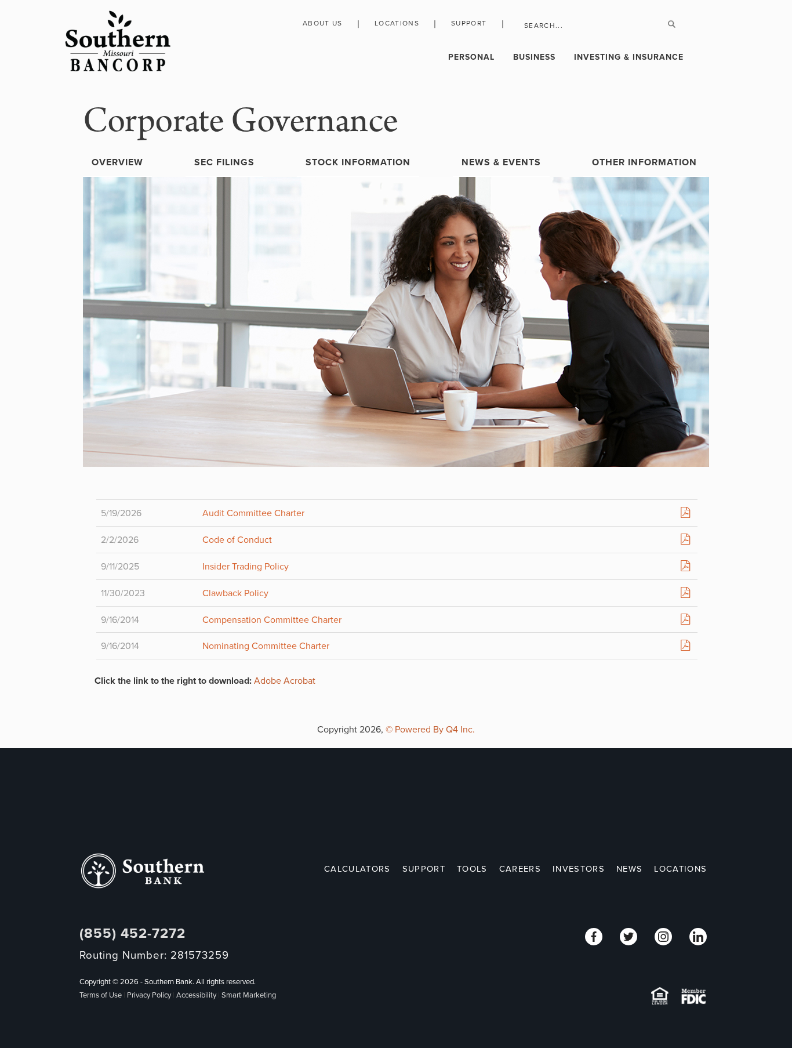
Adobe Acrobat (284, 681)
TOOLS (472, 869)
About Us (323, 23)
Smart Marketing (248, 995)
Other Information (644, 162)
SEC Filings (224, 162)
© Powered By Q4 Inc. (430, 729)
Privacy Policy (149, 995)
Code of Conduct (237, 540)
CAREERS (520, 869)
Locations (397, 23)
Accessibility (196, 995)
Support (468, 23)
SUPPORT (423, 869)
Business (534, 57)
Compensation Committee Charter (271, 620)
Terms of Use (100, 995)
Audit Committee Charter (253, 513)
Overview (117, 162)
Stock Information (358, 162)
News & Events (501, 162)
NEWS (629, 869)
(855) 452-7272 (132, 933)
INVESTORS (579, 869)
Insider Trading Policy (245, 566)
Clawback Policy (235, 593)
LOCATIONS (680, 869)
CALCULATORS (357, 869)
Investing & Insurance (629, 57)
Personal (471, 57)
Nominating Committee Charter (265, 646)
